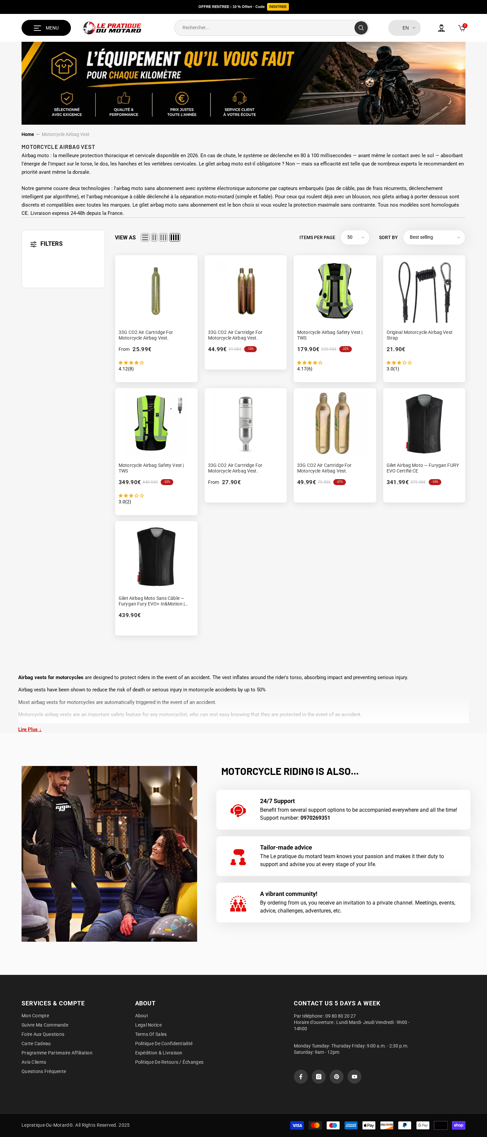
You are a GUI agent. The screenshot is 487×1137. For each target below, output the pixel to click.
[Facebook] (301, 1077)
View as (125, 237)
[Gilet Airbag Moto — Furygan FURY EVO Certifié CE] (424, 424)
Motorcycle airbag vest (65, 134)
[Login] (441, 28)
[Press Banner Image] (109, 854)
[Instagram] (319, 1077)
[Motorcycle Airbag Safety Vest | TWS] (335, 291)
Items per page (317, 237)
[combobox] (264, 27)
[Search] (271, 28)
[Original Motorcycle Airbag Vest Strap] (424, 291)
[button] (145, 237)
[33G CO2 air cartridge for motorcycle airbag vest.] (156, 291)
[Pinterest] (337, 1077)
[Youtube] (354, 1077)
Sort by (388, 237)
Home (28, 134)
